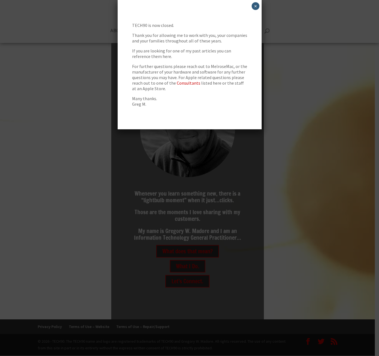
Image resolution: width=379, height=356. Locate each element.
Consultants (188, 83)
